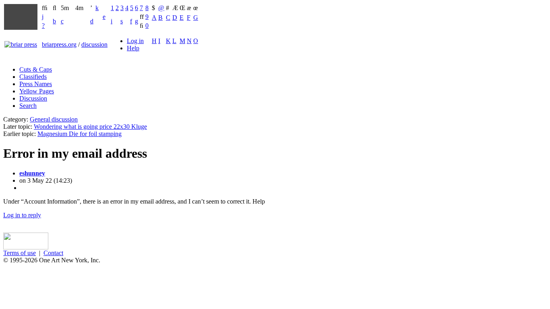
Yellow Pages (36, 91)
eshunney (32, 173)
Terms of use (19, 252)
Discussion (33, 98)
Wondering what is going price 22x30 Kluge (90, 126)
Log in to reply (22, 215)
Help (133, 48)
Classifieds (33, 76)
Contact (53, 252)
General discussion (54, 119)
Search (28, 105)
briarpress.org (59, 44)
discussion (94, 44)
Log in (135, 40)
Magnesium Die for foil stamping (79, 133)
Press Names (35, 83)
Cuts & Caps (35, 69)
